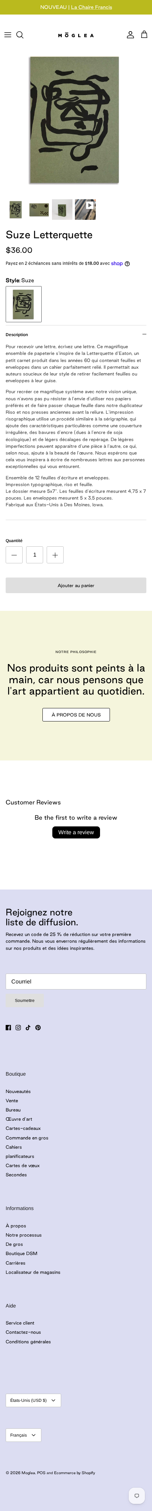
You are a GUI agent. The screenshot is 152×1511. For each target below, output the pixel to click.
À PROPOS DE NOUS (76, 714)
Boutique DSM (21, 1253)
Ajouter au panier (76, 585)
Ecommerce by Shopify (74, 1473)
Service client (20, 1322)
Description (17, 334)
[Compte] (128, 35)
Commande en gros (27, 1137)
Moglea (28, 1473)
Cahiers (14, 1146)
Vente (12, 1100)
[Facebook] (8, 1027)
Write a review (76, 832)
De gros (14, 1244)
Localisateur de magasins (33, 1272)
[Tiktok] (28, 1027)
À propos (16, 1225)
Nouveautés (18, 1091)
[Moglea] (76, 34)
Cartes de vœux (23, 1165)
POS (41, 1473)
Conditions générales (28, 1341)
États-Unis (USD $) (28, 1400)
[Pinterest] (38, 1027)
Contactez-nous (23, 1331)
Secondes (16, 1174)
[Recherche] (23, 35)
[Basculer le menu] (8, 35)
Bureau (13, 1109)
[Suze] (24, 304)
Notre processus (24, 1234)
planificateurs (20, 1156)
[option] (76, 119)
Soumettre (25, 1000)
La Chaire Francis (91, 7)
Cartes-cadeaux (23, 1128)
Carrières (15, 1262)
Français (18, 1435)
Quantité (14, 540)
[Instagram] (18, 1027)
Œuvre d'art (19, 1118)
